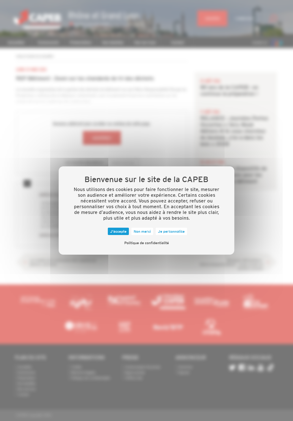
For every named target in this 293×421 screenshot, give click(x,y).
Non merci (142, 231)
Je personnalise (171, 231)
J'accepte (118, 231)
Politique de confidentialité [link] (146, 243)
